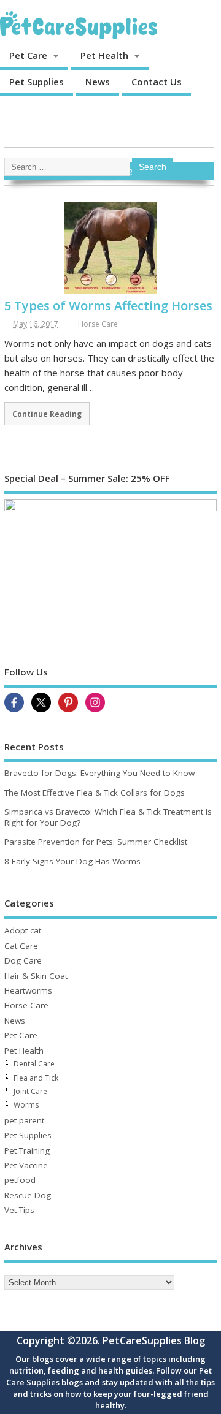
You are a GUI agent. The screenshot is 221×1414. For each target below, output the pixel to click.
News (97, 81)
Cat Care (21, 945)
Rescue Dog (27, 1195)
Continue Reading (47, 414)
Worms (26, 1105)
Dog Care (23, 960)
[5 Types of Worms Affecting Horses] (110, 291)
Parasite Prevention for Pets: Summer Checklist (95, 841)
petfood (20, 1179)
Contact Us (156, 81)
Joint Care (30, 1091)
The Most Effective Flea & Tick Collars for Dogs (94, 792)
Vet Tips (19, 1209)
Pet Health (104, 55)
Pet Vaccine (26, 1165)
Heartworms (28, 990)
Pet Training (27, 1150)
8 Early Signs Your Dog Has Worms (72, 861)
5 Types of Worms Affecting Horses (108, 305)
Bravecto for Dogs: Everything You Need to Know (99, 772)
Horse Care (98, 324)
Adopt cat (22, 930)
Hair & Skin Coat (36, 975)
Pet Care (28, 55)
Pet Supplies (36, 81)
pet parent (24, 1120)
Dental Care (34, 1064)
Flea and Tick (36, 1078)
